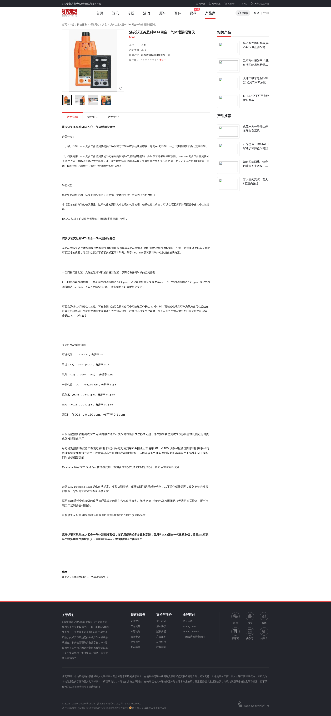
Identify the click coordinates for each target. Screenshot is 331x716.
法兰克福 (188, 621)
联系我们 (161, 647)
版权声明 (161, 631)
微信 (235, 618)
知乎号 (264, 638)
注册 (266, 13)
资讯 (115, 12)
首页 (100, 12)
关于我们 (161, 621)
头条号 (249, 638)
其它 (104, 24)
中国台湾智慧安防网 (194, 636)
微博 (264, 623)
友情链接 (161, 641)
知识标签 (135, 647)
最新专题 (135, 636)
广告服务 (161, 636)
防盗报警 (82, 24)
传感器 (110, 272)
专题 (131, 12)
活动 (146, 12)
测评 (162, 12)
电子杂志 (216, 3)
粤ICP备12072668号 (117, 708)
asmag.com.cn (191, 631)
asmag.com (189, 626)
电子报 (202, 3)
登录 (256, 13)
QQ (250, 623)
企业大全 (135, 641)
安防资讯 (135, 621)
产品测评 (135, 626)
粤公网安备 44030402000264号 (149, 708)
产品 (72, 24)
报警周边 (94, 24)
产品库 (210, 12)
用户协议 (161, 626)
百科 (177, 12)
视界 (193, 12)
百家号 (235, 638)
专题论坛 (135, 631)
